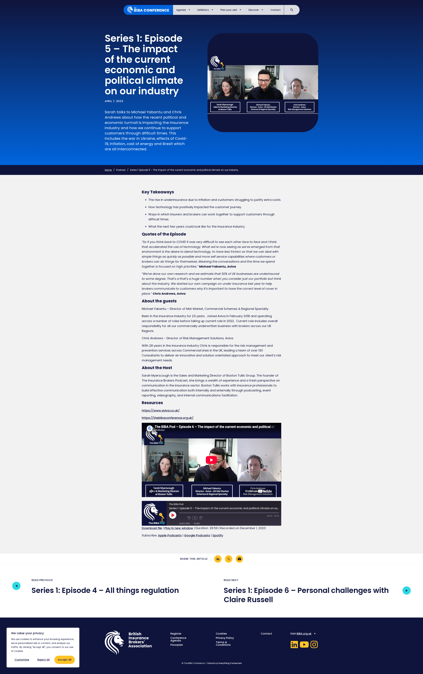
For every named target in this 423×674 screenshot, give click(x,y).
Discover (254, 10)
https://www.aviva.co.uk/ (161, 410)
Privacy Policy (225, 638)
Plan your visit (228, 10)
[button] (218, 559)
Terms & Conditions (223, 643)
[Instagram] (314, 644)
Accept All (64, 660)
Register (175, 633)
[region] (43, 647)
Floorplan (176, 645)
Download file (152, 528)
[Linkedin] (294, 644)
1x (195, 517)
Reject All (43, 660)
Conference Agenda (178, 639)
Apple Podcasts (170, 535)
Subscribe (184, 523)
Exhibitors (203, 10)
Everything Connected (230, 663)
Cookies (221, 633)
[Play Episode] (172, 515)
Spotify (217, 535)
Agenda (181, 10)
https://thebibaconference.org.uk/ (167, 418)
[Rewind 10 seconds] (189, 518)
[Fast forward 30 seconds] (202, 518)
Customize (22, 660)
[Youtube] (304, 644)
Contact (275, 10)
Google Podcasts (197, 535)
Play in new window (178, 528)
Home (108, 170)
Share (197, 523)
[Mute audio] (182, 518)
